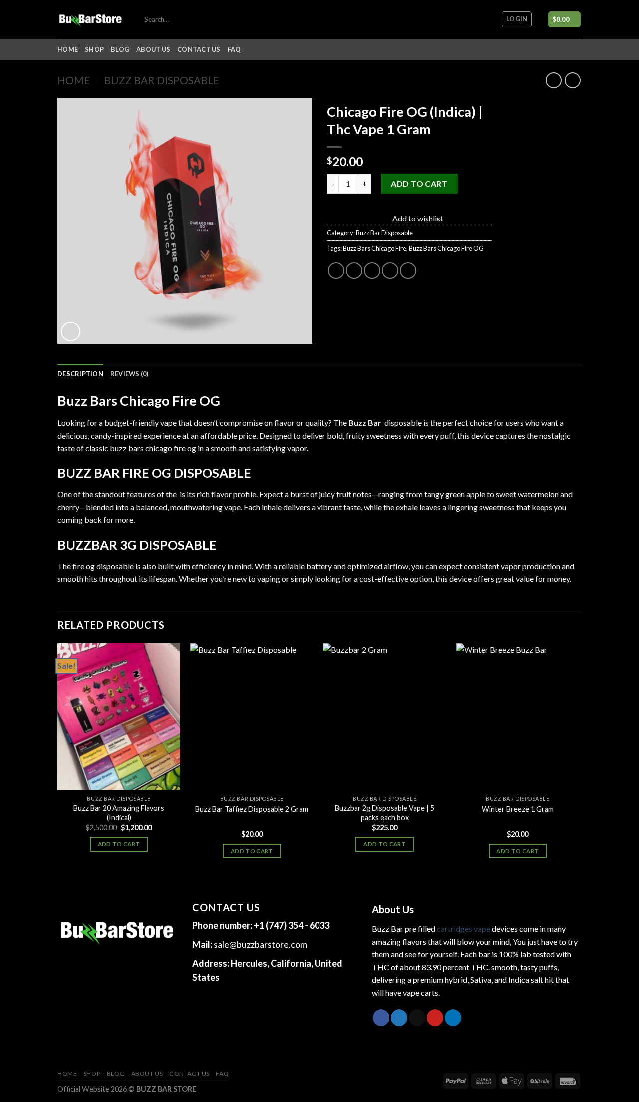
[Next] (578, 763)
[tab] (80, 374)
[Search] (364, 19)
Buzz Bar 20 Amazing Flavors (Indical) (118, 813)
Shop (94, 49)
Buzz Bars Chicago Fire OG (446, 248)
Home (67, 49)
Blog (120, 49)
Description (80, 374)
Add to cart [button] (119, 844)
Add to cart (419, 183)
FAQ (234, 49)
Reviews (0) (129, 374)
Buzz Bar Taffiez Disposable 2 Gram (251, 809)
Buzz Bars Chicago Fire (374, 248)
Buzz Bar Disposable (161, 80)
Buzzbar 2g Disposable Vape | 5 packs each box (384, 813)
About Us (153, 49)
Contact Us (199, 49)
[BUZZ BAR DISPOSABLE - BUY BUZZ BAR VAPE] (90, 19)
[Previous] (57, 763)
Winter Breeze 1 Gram (518, 809)
